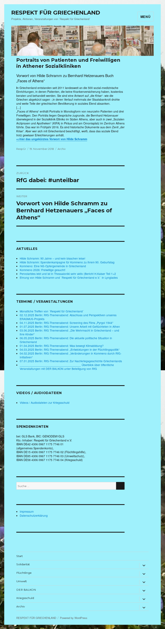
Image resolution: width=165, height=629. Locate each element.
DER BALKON (26, 589)
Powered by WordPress (73, 618)
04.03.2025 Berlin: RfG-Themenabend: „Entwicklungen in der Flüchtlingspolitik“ (70, 349)
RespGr (21, 148)
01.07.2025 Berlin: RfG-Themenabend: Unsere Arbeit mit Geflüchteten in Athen (70, 326)
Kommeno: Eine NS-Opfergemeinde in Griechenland (53, 266)
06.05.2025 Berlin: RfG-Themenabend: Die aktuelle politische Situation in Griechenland (66, 340)
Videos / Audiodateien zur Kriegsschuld (44, 403)
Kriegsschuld (25, 598)
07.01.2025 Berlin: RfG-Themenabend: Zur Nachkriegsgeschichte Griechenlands (71, 361)
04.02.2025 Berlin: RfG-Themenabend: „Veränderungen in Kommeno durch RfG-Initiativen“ (71, 355)
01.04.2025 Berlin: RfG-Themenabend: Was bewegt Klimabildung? (62, 346)
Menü (145, 16)
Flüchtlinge (24, 572)
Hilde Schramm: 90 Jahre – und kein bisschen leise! (52, 258)
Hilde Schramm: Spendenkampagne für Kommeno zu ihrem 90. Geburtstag (67, 262)
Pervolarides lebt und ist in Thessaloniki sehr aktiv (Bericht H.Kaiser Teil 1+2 (68, 274)
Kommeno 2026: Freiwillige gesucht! (42, 270)
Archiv (62, 148)
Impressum (27, 511)
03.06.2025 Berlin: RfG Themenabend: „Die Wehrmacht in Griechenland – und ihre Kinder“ (69, 332)
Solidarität (23, 564)
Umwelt (21, 581)
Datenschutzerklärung (34, 515)
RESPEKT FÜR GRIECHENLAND (55, 12)
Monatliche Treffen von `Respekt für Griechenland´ (52, 311)
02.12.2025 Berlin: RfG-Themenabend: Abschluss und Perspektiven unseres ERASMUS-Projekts (68, 317)
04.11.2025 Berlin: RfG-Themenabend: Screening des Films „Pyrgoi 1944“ (66, 323)
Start (19, 556)
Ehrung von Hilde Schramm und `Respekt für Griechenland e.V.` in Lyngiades (69, 277)
